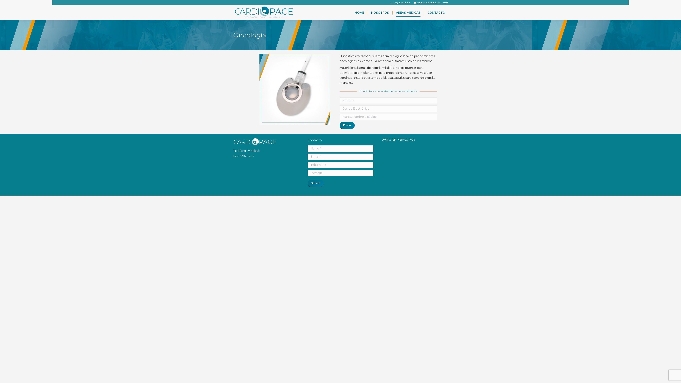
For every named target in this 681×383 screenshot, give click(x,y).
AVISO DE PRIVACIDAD (398, 139)
